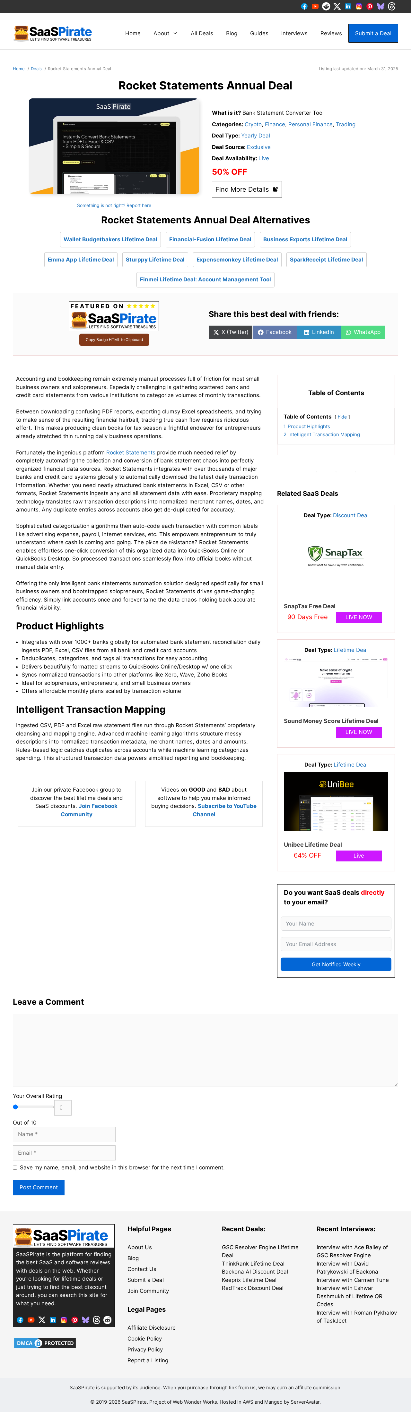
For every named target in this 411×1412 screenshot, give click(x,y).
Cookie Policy (144, 1338)
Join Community (148, 1291)
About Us (139, 1247)
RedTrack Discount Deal (253, 1288)
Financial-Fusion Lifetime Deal (210, 239)
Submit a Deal (373, 33)
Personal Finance (310, 124)
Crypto (253, 124)
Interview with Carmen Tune (353, 1280)
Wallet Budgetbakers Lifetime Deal (110, 239)
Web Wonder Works (195, 1402)
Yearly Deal (255, 135)
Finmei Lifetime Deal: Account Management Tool (205, 279)
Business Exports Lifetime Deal (305, 239)
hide (342, 416)
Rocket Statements (130, 452)
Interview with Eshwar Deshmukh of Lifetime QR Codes (349, 1296)
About (161, 33)
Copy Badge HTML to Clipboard (114, 339)
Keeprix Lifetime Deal (249, 1280)
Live (263, 158)
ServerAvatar (305, 1402)
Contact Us (141, 1269)
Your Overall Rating (37, 1096)
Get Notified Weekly (336, 964)
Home (133, 33)
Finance (275, 124)
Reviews (331, 33)
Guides (259, 33)
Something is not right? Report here (114, 205)
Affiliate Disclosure (151, 1328)
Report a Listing (147, 1360)
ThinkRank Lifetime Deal (253, 1263)
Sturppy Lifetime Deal (155, 259)
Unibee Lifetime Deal (313, 844)
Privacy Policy (145, 1349)
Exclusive (259, 147)
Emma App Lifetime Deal (81, 259)
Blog (231, 33)
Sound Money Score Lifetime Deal (331, 721)
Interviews (294, 33)
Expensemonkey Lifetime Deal (237, 259)
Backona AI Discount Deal (255, 1271)
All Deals (202, 33)
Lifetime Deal (351, 650)
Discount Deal (351, 515)
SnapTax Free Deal (310, 606)
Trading (345, 124)
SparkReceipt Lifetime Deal (326, 259)
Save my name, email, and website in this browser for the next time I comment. (122, 1167)
